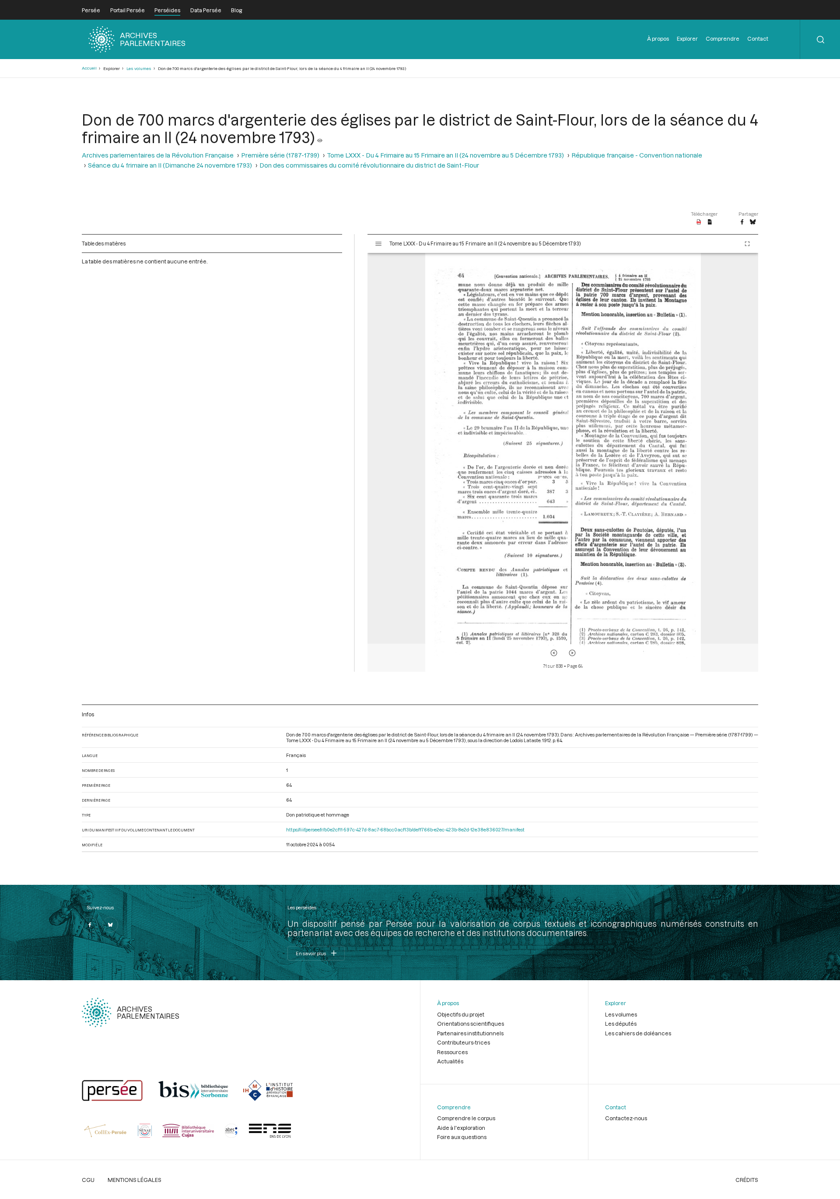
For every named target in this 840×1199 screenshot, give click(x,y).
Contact (757, 38)
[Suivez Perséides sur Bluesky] (110, 925)
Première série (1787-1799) (280, 155)
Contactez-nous (626, 1118)
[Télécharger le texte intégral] (710, 222)
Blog (236, 10)
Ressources (452, 1052)
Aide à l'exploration (461, 1128)
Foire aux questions (461, 1137)
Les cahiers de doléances (638, 1033)
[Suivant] (572, 653)
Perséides (167, 10)
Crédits (746, 1180)
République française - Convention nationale (636, 155)
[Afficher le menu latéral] (378, 244)
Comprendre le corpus (466, 1118)
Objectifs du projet (460, 1014)
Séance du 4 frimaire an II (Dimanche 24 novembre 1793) (170, 165)
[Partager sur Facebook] (742, 222)
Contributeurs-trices (463, 1042)
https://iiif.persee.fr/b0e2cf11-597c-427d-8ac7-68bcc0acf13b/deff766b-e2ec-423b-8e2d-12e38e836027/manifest (405, 829)
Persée (91, 10)
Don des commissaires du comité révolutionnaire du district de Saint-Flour (369, 165)
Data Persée (205, 10)
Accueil (89, 68)
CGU (88, 1180)
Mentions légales (134, 1180)
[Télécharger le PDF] (698, 222)
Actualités (450, 1061)
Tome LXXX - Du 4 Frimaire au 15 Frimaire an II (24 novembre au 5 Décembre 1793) (445, 155)
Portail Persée (127, 10)
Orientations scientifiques (470, 1023)
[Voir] (319, 137)
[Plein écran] (747, 244)
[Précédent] (554, 653)
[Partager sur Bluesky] (753, 222)
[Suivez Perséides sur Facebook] (90, 925)
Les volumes (138, 68)
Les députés (621, 1023)
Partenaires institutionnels (470, 1033)
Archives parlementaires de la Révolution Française (158, 155)
